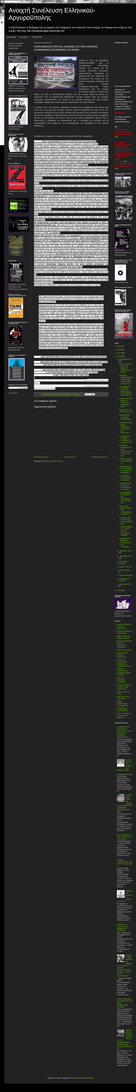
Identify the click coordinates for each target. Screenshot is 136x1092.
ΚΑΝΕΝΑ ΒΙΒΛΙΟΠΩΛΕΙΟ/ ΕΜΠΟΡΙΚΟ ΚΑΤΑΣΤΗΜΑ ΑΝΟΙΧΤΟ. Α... (126, 380)
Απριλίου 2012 (124, 570)
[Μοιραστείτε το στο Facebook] (92, 394)
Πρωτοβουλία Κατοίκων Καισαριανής (122, 655)
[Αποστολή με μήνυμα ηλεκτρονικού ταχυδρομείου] (86, 394)
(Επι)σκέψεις (13, 393)
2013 (119, 353)
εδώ (116, 137)
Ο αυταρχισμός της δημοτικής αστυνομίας (125, 478)
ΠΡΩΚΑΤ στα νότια (124, 650)
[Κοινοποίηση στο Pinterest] (94, 394)
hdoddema (77, 1078)
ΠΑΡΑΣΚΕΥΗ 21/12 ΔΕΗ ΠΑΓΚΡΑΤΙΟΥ (125, 417)
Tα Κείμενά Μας (36, 37)
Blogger (91, 1078)
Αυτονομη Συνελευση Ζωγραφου (121, 680)
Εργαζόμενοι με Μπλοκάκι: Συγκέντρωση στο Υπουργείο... (125, 542)
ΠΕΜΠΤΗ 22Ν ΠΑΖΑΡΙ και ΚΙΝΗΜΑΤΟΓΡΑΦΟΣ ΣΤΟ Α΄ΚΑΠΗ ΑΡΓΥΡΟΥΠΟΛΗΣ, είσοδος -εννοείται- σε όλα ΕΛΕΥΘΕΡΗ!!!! (124, 966)
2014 (119, 350)
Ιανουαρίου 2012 (125, 584)
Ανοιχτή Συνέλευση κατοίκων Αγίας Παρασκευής (124, 687)
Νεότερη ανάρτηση (42, 457)
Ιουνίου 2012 (124, 567)
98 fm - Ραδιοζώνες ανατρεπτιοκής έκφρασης (124, 715)
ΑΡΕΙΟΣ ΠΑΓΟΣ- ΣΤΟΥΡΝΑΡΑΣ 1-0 (125, 461)
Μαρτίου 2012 (124, 575)
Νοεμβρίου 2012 (125, 551)
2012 (119, 356)
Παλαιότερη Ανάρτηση (99, 457)
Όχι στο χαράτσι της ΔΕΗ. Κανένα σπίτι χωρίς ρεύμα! (124, 837)
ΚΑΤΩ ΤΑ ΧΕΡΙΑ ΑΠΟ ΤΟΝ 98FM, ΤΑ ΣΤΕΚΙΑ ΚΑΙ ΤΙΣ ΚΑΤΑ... (126, 368)
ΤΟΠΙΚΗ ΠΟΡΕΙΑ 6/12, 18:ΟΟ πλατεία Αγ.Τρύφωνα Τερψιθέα (125, 531)
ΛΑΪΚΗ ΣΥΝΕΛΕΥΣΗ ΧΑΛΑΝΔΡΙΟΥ (122, 704)
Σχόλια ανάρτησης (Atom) (53, 461)
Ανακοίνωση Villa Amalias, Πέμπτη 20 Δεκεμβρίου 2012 (125, 403)
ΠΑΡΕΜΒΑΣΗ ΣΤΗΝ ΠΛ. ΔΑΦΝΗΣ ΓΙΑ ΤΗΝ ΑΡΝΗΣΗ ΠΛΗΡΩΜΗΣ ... (125, 391)
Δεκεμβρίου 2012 (125, 359)
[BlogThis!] (88, 394)
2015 (119, 346)
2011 (119, 590)
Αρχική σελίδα (11, 37)
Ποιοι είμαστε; (23, 37)
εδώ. (125, 161)
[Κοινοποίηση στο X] (90, 394)
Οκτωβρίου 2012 (125, 556)
